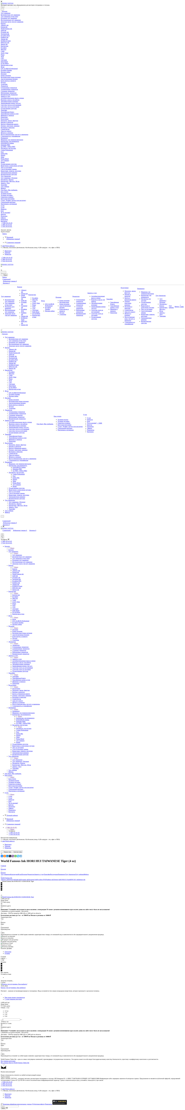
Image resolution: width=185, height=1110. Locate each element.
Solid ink (18, 879)
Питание (15, 629)
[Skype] (18, 856)
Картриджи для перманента (25, 718)
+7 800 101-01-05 (6, 223)
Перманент (16, 711)
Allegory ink (4, 879)
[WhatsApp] (15, 856)
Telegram (7, 252)
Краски (14, 569)
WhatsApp (8, 254)
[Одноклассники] (4, 856)
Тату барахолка (17, 760)
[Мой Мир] (7, 856)
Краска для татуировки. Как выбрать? (13, 987)
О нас (10, 796)
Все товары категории (8, 1061)
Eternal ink (11, 879)
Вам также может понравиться (15, 997)
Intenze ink (82, 879)
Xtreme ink (56, 879)
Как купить (12, 779)
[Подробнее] (1, 994)
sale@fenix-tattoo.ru (8, 246)
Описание (8, 952)
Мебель (86, 874)
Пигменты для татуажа (23, 728)
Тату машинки (17, 555)
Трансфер (15, 676)
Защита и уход (17, 659)
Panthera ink (49, 879)
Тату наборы (79, 874)
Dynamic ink (25, 879)
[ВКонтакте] (2, 856)
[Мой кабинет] (2, 519)
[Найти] (2, 9)
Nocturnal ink (33, 879)
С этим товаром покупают (13, 999)
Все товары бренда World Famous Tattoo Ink (15, 1063)
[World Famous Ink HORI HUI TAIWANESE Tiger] (17, 897)
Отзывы (7, 953)
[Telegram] (21, 856)
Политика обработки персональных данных (17, 1104)
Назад (12, 548)
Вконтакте (8, 251)
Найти (3, 1108)
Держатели (16, 645)
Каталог (11, 550)
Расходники (16, 688)
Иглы (14, 619)
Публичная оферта (38, 1104)
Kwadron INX (41, 879)
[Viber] (13, 856)
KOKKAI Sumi (65, 879)
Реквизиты (48, 1104)
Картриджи (16, 595)
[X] (10, 856)
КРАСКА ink (74, 879)
